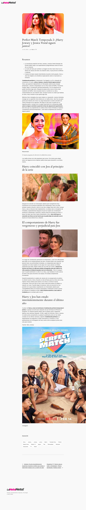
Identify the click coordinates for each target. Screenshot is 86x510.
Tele (44, 444)
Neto (33, 49)
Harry (24, 442)
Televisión (58, 444)
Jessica (29, 442)
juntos (40, 442)
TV (36, 49)
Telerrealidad (50, 444)
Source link (25, 435)
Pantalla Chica (53, 442)
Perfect (60, 442)
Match (45, 442)
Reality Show (26, 444)
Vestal (35, 446)
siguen (39, 444)
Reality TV (33, 444)
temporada (25, 446)
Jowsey (35, 442)
